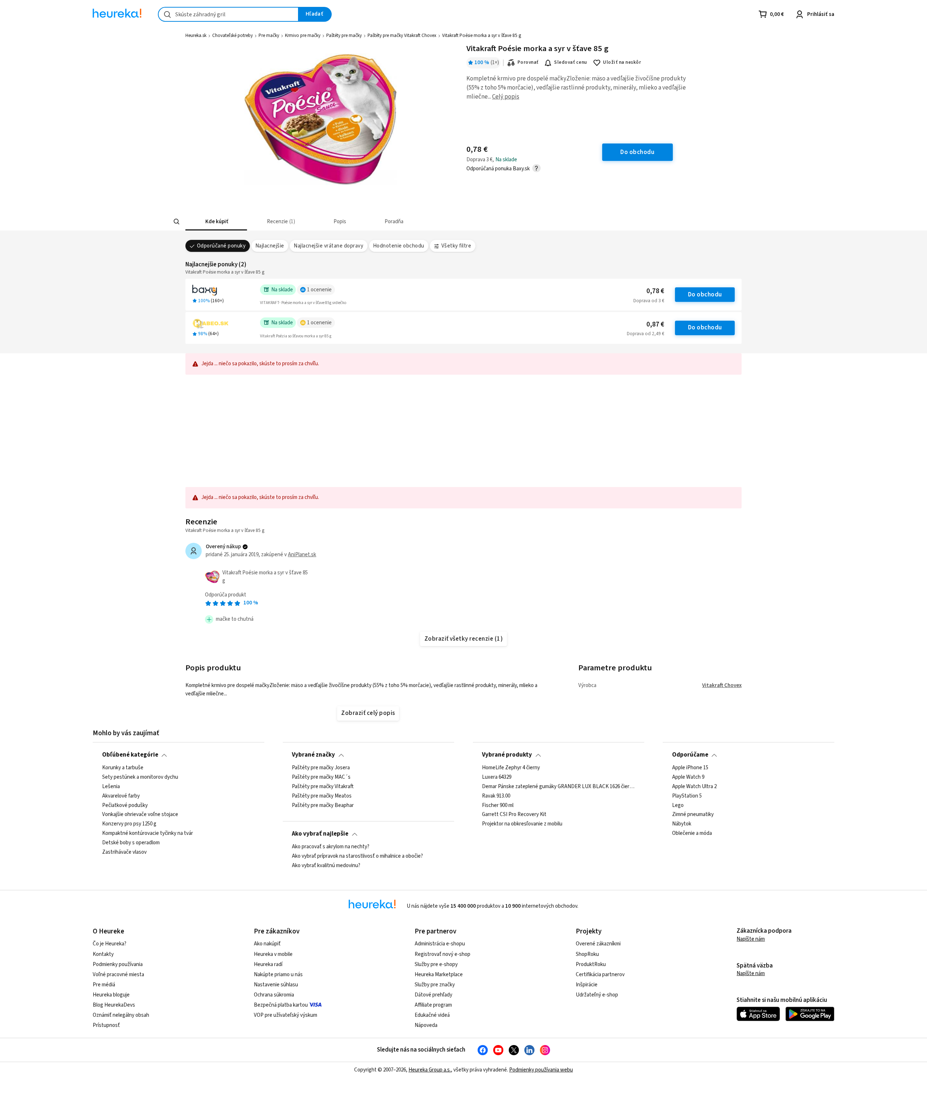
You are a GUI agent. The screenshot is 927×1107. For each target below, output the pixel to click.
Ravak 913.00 (496, 795)
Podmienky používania (118, 964)
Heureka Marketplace (439, 974)
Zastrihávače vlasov (124, 852)
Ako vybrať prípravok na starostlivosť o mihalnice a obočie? (357, 856)
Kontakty (103, 954)
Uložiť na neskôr (622, 62)
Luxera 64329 (496, 777)
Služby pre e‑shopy (436, 964)
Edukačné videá (432, 1015)
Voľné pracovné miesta (118, 974)
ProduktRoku (591, 964)
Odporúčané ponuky (221, 246)
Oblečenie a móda (692, 833)
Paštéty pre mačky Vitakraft (322, 786)
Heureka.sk (195, 35)
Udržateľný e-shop (597, 995)
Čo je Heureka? (109, 944)
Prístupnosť (106, 1025)
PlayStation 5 (687, 795)
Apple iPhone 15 (690, 767)
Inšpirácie (586, 985)
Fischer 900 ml (497, 805)
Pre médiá (104, 985)
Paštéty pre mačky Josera (321, 767)
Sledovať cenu (570, 62)
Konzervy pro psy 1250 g (129, 824)
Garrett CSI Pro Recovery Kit (514, 814)
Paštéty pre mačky (344, 35)
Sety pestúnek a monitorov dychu (140, 777)
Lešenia (111, 786)
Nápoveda (426, 1025)
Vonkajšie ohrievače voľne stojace (140, 814)
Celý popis (505, 96)
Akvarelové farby (121, 795)
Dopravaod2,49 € (645, 333)
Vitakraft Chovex (722, 685)
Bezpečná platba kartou (281, 1005)
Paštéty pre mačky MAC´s (321, 777)
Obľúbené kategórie (130, 754)
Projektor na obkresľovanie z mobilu (522, 824)
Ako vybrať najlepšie (320, 833)
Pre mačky (269, 35)
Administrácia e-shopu (440, 944)
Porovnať (527, 62)
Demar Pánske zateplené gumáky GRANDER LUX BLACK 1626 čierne (558, 786)
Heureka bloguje (111, 995)
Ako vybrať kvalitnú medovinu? (326, 865)
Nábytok (681, 824)
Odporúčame (690, 754)
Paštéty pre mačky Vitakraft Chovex (402, 35)
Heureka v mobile (273, 954)
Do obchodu (705, 294)
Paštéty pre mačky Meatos (322, 795)
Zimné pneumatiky (693, 814)
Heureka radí (268, 964)
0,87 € (655, 324)
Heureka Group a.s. (429, 1070)
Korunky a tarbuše (122, 767)
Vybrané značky (313, 754)
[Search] (176, 221)
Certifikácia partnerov (600, 974)
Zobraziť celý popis (368, 713)
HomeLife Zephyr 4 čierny (511, 767)
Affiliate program (433, 1005)
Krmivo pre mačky (302, 35)
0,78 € (655, 291)
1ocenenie (319, 290)
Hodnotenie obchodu (398, 246)
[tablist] (410, 221)
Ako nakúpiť (267, 944)
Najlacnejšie (269, 246)
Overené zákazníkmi (598, 944)
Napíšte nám (751, 939)
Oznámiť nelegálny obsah (121, 1015)
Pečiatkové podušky (125, 805)
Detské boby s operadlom (131, 842)
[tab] (216, 221)
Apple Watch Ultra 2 (694, 786)
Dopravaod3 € (648, 300)
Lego (678, 805)
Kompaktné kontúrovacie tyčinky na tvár (147, 833)
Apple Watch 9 (688, 777)
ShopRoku (587, 954)
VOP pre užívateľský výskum (285, 1015)
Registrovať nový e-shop (442, 954)
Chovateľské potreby (232, 35)
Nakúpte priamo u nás (278, 974)
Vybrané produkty (507, 754)
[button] (216, 221)
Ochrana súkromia (274, 995)
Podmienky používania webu (541, 1070)
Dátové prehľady (433, 995)
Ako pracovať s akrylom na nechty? (330, 846)
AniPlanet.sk (302, 554)
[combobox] (228, 14)
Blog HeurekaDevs (114, 1005)
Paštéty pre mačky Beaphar (323, 805)
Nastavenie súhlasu (276, 985)
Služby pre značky (435, 985)
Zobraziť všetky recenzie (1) (463, 638)
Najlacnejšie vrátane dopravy (328, 246)
